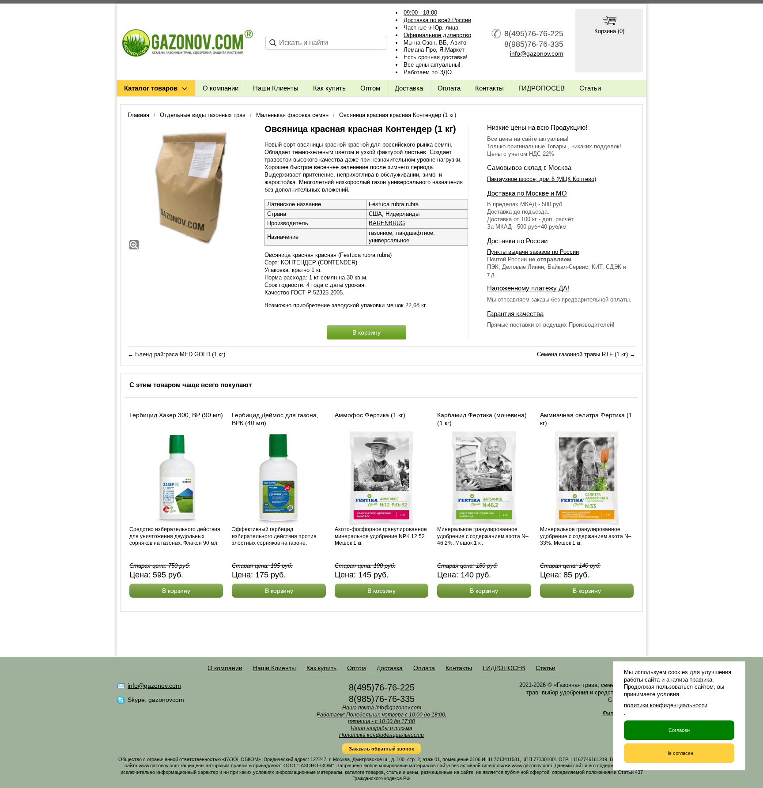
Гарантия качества (515, 313)
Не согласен (679, 753)
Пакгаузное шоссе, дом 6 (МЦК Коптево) (541, 179)
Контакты (489, 88)
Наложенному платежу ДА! (528, 288)
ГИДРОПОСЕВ (541, 88)
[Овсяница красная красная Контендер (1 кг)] (192, 187)
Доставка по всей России (437, 20)
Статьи (590, 88)
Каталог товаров (151, 88)
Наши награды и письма (381, 728)
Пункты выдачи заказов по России (533, 252)
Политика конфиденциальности (381, 735)
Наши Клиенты (275, 88)
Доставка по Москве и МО (527, 193)
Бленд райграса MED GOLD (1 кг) (180, 354)
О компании (220, 88)
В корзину (366, 332)
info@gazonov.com (536, 53)
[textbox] (325, 43)
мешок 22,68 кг (405, 305)
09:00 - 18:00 (420, 12)
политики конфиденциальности (665, 705)
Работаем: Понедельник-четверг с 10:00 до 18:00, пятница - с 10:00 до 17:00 (381, 718)
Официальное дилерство (437, 35)
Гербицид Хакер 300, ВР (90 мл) (176, 415)
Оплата (449, 88)
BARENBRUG (387, 223)
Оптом (370, 88)
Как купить (329, 88)
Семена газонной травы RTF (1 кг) (582, 354)
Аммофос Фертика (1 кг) (370, 415)
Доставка (409, 88)
